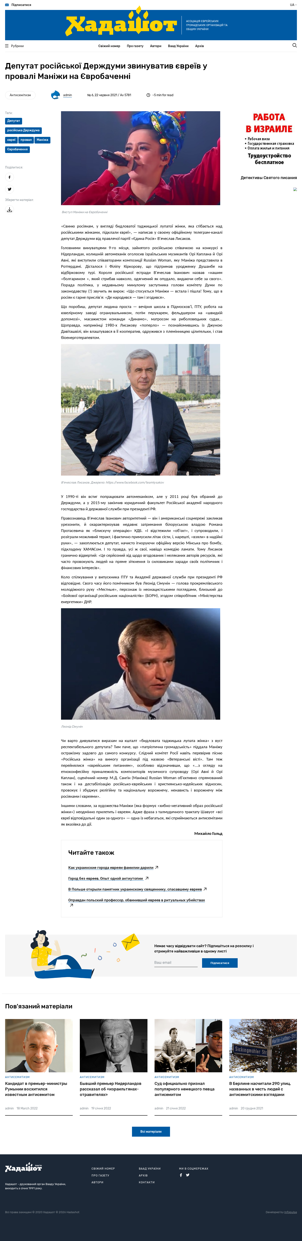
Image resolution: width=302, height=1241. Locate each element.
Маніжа (42, 140)
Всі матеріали (151, 1132)
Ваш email (162, 962)
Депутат (13, 121)
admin (67, 95)
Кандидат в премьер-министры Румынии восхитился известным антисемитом (36, 1089)
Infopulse (290, 1212)
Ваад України (178, 46)
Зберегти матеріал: (19, 200)
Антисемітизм (20, 95)
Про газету (135, 46)
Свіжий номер (109, 46)
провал (26, 140)
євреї (11, 140)
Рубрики (17, 46)
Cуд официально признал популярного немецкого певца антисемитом (184, 1089)
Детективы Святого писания (269, 177)
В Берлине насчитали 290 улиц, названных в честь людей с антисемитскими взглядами (260, 1089)
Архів (199, 46)
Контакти (147, 1182)
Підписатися (21, 5)
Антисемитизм (17, 1077)
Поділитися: (14, 167)
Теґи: (9, 113)
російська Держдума (23, 130)
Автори (155, 46)
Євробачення (17, 149)
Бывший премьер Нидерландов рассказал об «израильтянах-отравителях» (110, 1089)
